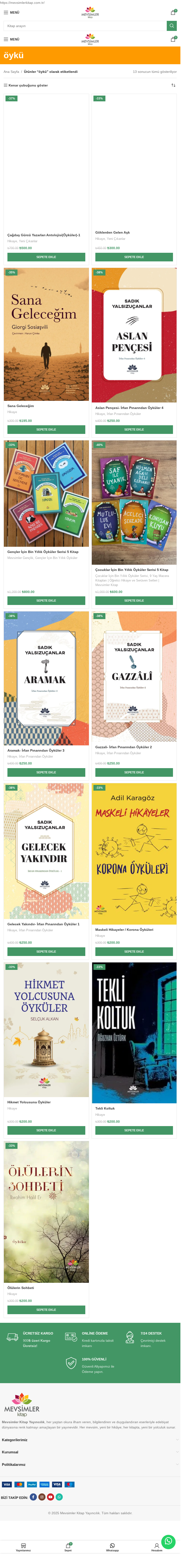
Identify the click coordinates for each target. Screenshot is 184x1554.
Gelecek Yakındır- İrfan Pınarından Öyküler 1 (43, 1384)
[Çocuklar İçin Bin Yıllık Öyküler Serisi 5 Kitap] (134, 844)
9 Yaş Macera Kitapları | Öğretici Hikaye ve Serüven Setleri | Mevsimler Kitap (132, 1040)
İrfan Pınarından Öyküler (124, 638)
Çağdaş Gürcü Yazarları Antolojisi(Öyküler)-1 (43, 235)
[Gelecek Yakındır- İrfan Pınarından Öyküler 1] (46, 1311)
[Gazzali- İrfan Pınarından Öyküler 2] (134, 1136)
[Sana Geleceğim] (46, 334)
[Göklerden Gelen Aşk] (134, 160)
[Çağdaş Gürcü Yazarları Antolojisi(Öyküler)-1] (46, 162)
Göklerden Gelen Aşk (112, 232)
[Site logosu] (90, 12)
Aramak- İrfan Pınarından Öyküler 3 (35, 1210)
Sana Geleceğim (20, 406)
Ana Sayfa (11, 72)
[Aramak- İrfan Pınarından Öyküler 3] (46, 1138)
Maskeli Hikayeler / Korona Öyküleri (124, 1389)
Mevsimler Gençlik (20, 1036)
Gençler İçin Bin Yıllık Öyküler (56, 1036)
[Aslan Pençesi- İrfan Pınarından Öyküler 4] (134, 447)
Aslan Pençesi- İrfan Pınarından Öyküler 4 (129, 632)
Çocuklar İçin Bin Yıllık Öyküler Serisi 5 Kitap (131, 1029)
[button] (46, 257)
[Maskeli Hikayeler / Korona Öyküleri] (134, 1313)
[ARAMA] (172, 26)
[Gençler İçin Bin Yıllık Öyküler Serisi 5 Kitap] (46, 844)
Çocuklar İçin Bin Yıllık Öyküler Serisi (121, 1036)
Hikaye (12, 241)
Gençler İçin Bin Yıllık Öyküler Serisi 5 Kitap (43, 1029)
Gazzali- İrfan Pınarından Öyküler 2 (123, 1207)
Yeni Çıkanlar (28, 241)
